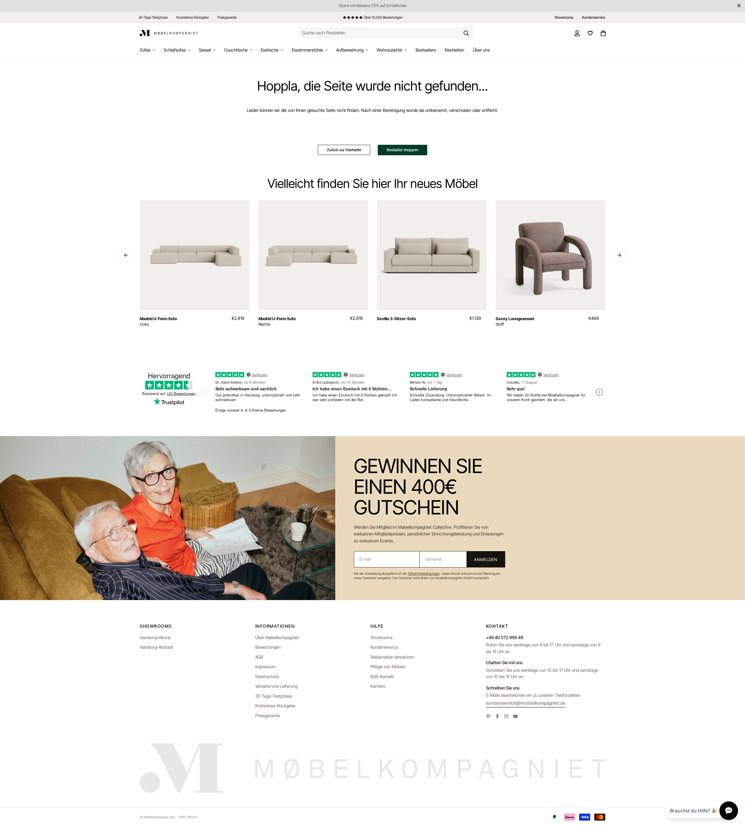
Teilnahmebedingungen (423, 574)
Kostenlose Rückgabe (192, 17)
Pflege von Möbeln (388, 666)
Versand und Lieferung (276, 686)
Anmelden (485, 559)
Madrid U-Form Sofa (158, 318)
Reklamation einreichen (392, 657)
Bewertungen (268, 647)
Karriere (377, 686)
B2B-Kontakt (382, 676)
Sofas (145, 50)
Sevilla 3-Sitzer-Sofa (396, 318)
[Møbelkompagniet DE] (169, 33)
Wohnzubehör (389, 50)
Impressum (265, 666)
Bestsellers (426, 50)
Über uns (481, 50)
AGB (259, 657)
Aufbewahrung (349, 50)
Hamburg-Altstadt (156, 647)
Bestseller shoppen (402, 149)
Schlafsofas (175, 50)
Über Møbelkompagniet (277, 637)
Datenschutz (267, 676)
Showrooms (381, 637)
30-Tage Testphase (153, 17)
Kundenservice (384, 647)
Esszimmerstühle (307, 50)
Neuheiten (454, 50)
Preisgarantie (227, 17)
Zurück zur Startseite (344, 149)
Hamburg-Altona (155, 637)
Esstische (270, 50)
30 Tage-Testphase (273, 696)
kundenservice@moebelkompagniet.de (525, 703)
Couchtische (236, 50)
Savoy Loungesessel (515, 318)
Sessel (205, 50)
